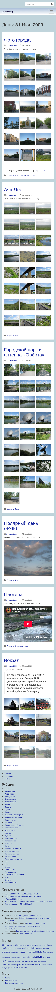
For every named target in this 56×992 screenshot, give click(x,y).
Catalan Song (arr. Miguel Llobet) (18, 904)
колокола (46, 957)
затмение (18, 957)
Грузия (7, 809)
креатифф (11, 961)
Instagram (9, 776)
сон (6, 861)
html (46, 945)
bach (28, 945)
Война (7, 804)
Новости (8, 843)
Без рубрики (10, 796)
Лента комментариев (14, 983)
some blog (7, 11)
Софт (7, 864)
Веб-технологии (11, 801)
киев (38, 956)
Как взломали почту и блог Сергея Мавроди (35, 931)
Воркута (10, 175)
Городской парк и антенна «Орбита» (24, 352)
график (4, 957)
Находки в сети (11, 838)
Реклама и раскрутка (13, 859)
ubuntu (30, 948)
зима (24, 957)
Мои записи (10, 830)
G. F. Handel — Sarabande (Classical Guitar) (23, 896)
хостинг (16, 967)
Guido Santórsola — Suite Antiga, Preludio (22, 893)
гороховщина (48, 952)
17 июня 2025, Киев (13, 899)
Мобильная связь (12, 827)
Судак (40, 948)
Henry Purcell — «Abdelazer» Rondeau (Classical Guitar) (28, 901)
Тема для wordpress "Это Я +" (30, 915)
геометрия (30, 951)
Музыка (8, 835)
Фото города (17, 39)
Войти (7, 977)
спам (38, 964)
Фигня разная (10, 872)
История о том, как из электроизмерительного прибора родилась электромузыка (25, 926)
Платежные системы (13, 848)
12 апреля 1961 (9, 945)
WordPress (9, 793)
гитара (39, 951)
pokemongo (11, 948)
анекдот (46, 948)
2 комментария (21, 646)
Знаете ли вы (10, 820)
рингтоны (14, 965)
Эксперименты (11, 882)
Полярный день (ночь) (21, 525)
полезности (31, 961)
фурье (10, 968)
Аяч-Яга (12, 189)
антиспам (6, 951)
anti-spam (21, 945)
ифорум (30, 957)
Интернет (9, 822)
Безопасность (10, 799)
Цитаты (8, 879)
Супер (7, 866)
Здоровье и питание (13, 817)
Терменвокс (10, 869)
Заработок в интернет (14, 814)
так (48, 965)
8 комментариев (28, 175)
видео (16, 952)
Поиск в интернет (12, 851)
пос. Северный (26, 933)
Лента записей (11, 980)
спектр (44, 965)
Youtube (8, 773)
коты (5, 961)
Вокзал (11, 660)
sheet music (21, 948)
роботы (20, 964)
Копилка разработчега (14, 825)
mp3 (4, 947)
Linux (7, 788)
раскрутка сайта (40, 961)
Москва (8, 833)
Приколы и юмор (12, 853)
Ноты (7, 846)
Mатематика (10, 791)
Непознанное (10, 840)
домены (10, 957)
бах (12, 951)
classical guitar (37, 945)
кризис (18, 961)
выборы (22, 951)
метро (24, 961)
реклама (6, 964)
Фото (17, 175)
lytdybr (50, 945)
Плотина (13, 594)
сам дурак (28, 965)
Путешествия (10, 856)
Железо (8, 812)
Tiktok (7, 778)
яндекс (23, 967)
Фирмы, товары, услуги (14, 874)
